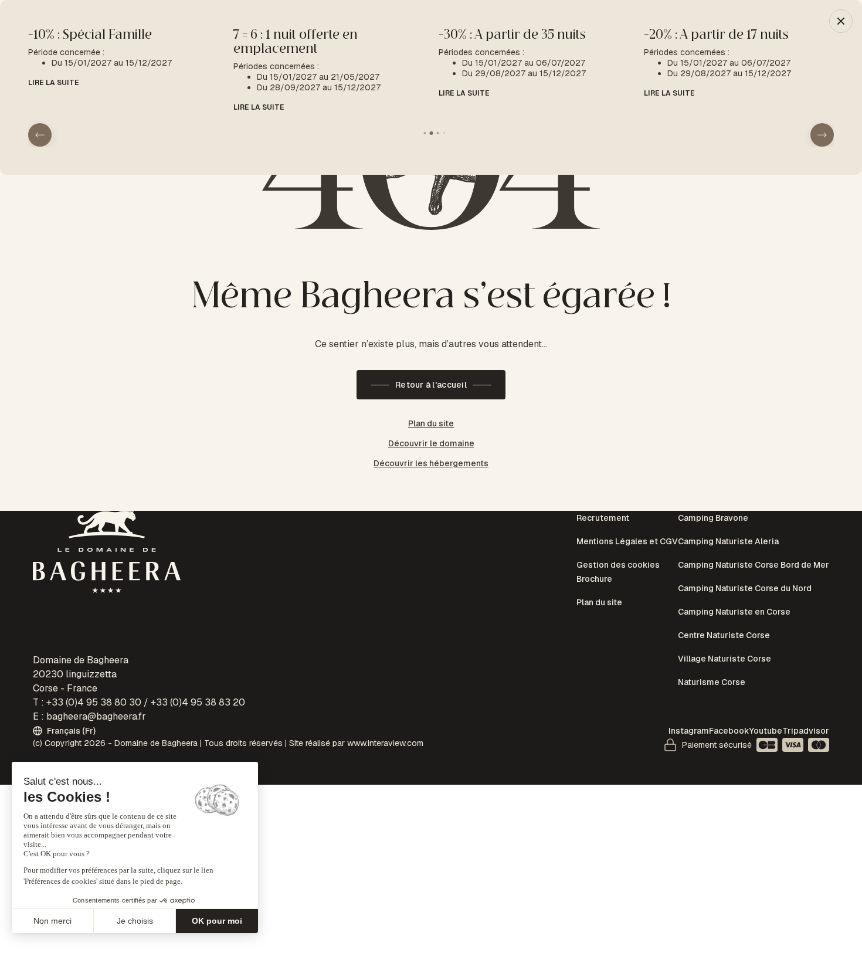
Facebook (729, 730)
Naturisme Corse (711, 618)
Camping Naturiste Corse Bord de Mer (753, 546)
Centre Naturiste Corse (724, 589)
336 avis (612, 501)
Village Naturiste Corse (724, 604)
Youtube (765, 730)
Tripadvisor (805, 730)
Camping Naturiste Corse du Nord (745, 560)
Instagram (688, 730)
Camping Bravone (713, 518)
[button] (822, 121)
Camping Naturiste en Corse (734, 575)
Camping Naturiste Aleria (728, 532)
